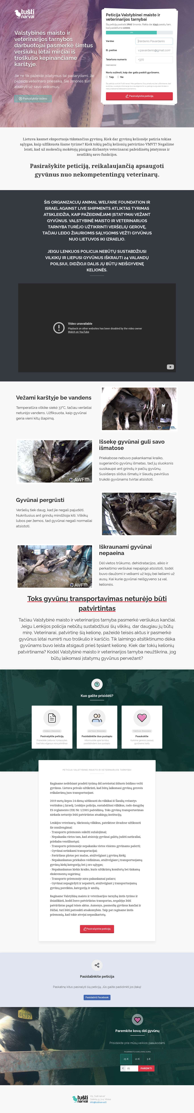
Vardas (110, 41)
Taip (111, 77)
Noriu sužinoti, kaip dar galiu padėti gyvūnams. (133, 72)
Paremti (146, 1068)
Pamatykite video (35, 98)
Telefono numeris (116, 62)
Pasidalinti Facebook (97, 997)
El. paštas (111, 50)
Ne (122, 77)
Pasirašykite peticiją (141, 95)
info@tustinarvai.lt (98, 1102)
